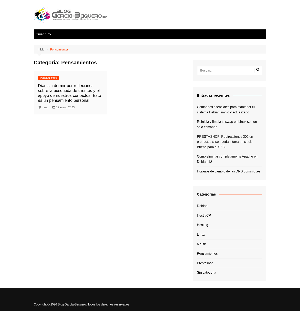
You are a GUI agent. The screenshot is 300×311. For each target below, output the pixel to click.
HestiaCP (204, 215)
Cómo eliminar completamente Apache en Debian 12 (227, 159)
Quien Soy (43, 34)
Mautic (202, 244)
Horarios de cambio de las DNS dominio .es (228, 171)
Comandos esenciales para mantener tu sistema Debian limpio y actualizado (226, 109)
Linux (201, 234)
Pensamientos (48, 77)
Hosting (202, 225)
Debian (202, 206)
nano (45, 107)
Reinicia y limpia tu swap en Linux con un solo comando (227, 124)
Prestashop (205, 263)
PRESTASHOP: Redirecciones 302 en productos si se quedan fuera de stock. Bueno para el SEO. (225, 142)
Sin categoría (206, 272)
